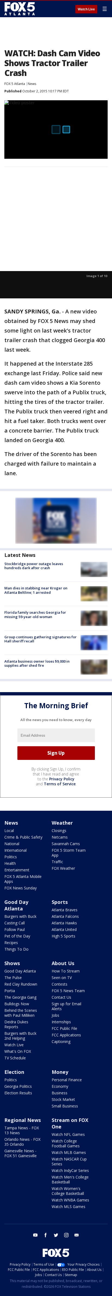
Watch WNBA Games (70, 1200)
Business (59, 1092)
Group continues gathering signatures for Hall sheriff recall (40, 639)
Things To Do (16, 949)
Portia (9, 990)
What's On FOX (17, 1051)
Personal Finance (67, 1079)
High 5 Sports (63, 936)
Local (9, 830)
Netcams (60, 837)
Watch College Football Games (66, 1143)
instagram (66, 1235)
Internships (61, 1021)
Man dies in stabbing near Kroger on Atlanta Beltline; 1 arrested (35, 590)
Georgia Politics (18, 1086)
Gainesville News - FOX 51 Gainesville (20, 1153)
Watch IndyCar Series (70, 1170)
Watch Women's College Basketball (68, 1191)
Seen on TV (62, 977)
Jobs (55, 1015)
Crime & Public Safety (23, 837)
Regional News (22, 1120)
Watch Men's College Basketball (70, 1179)
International (15, 850)
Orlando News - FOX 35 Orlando (22, 1142)
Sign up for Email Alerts (66, 1006)
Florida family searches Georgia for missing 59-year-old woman (35, 614)
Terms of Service (60, 783)
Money (60, 1072)
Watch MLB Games (69, 1152)
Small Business (65, 1106)
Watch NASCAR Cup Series (69, 1161)
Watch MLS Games (68, 1206)
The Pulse (13, 977)
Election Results (18, 1092)
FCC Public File (64, 1028)
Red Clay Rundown (20, 984)
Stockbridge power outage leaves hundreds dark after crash (33, 566)
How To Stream (66, 971)
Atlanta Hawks (64, 922)
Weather (62, 822)
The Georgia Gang (20, 997)
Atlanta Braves (64, 909)
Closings (59, 830)
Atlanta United (64, 929)
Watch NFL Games (68, 1134)
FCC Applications (66, 1035)
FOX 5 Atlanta (14, 83)
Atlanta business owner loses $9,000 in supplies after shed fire (37, 663)
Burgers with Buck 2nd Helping (20, 1036)
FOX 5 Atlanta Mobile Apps (23, 879)
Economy (60, 1086)
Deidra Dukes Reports (16, 1024)
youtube (35, 1235)
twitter (56, 1235)
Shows (12, 963)
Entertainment (16, 869)
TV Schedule (15, 1057)
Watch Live (86, 9)
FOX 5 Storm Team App (69, 853)
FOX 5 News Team (68, 990)
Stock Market (63, 1099)
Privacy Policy (61, 778)
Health (10, 863)
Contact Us (61, 997)
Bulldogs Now (16, 1003)
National (11, 843)
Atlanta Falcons (65, 916)
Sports (60, 902)
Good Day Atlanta (16, 905)
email (76, 1235)
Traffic (57, 861)
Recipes (11, 942)
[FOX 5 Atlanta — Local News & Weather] (20, 8)
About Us (63, 963)
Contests (59, 984)
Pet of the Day (17, 936)
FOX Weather (63, 868)
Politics (10, 856)
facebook (45, 1235)
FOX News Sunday (20, 888)
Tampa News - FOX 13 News (21, 1130)
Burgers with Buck (20, 916)
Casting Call (14, 922)
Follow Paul (14, 929)
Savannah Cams (66, 843)
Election (14, 1072)
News (32, 83)
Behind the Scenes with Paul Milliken (20, 1013)
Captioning (61, 1041)
